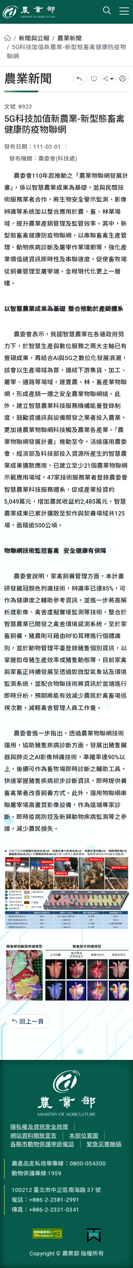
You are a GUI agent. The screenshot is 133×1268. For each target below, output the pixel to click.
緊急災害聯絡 (104, 1144)
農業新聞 (69, 38)
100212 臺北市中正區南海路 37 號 (56, 1190)
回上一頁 (31, 1021)
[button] (117, 1252)
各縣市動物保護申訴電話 (42, 1144)
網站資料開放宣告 (33, 1135)
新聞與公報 (34, 38)
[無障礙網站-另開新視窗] (47, 1235)
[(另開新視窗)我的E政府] (94, 1235)
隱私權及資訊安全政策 (39, 1126)
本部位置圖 (83, 1135)
